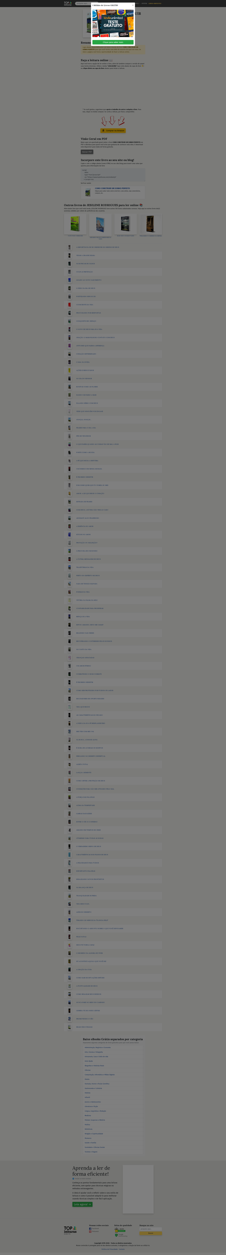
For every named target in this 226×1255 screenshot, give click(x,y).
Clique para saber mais (113, 42)
